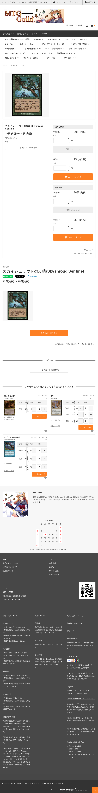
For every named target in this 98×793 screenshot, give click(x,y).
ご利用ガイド (8, 34)
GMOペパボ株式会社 (42, 783)
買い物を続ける (87, 344)
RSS (4, 592)
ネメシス (14, 65)
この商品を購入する (49, 333)
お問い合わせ (23, 34)
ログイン (74, 2)
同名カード (9, 419)
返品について (88, 250)
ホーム (5, 65)
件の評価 (32, 276)
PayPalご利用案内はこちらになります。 (81, 699)
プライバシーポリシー (11, 599)
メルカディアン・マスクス (38, 437)
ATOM (10, 592)
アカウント (59, 2)
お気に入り (12, 138)
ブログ (34, 34)
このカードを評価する (50, 370)
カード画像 (9, 417)
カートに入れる (75, 177)
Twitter (43, 34)
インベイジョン (42, 396)
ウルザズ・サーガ (88, 396)
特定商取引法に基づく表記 (83, 253)
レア (46, 398)
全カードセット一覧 (74, 25)
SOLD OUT (74, 149)
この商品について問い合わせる (66, 344)
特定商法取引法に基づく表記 (14, 596)
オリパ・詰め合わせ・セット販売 (17, 39)
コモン (23, 65)
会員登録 (90, 2)
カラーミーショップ (8, 783)
